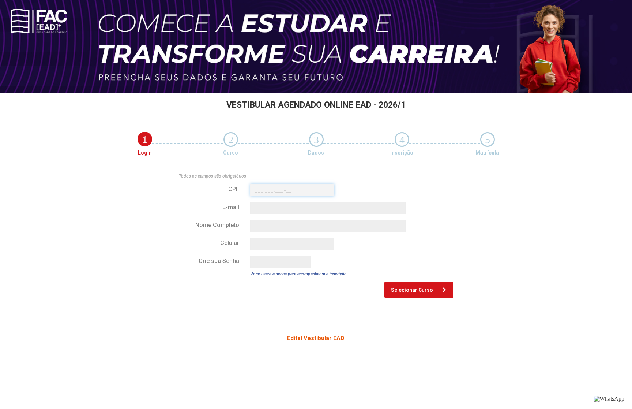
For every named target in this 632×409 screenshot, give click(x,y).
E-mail (230, 207)
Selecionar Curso (412, 290)
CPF (233, 189)
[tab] (145, 139)
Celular (229, 242)
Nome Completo (217, 225)
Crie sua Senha (219, 260)
